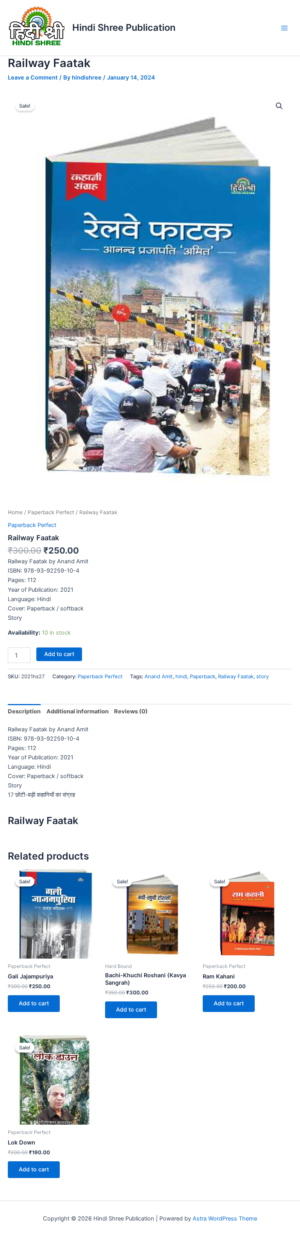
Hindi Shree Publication (123, 27)
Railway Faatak (236, 676)
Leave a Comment (33, 77)
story (262, 676)
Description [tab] (24, 711)
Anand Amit (159, 676)
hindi (181, 676)
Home (15, 512)
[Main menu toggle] (284, 27)
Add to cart (59, 654)
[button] (279, 106)
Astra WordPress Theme (225, 1218)
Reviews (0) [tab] (131, 711)
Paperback (202, 676)
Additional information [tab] (77, 711)
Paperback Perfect (51, 512)
